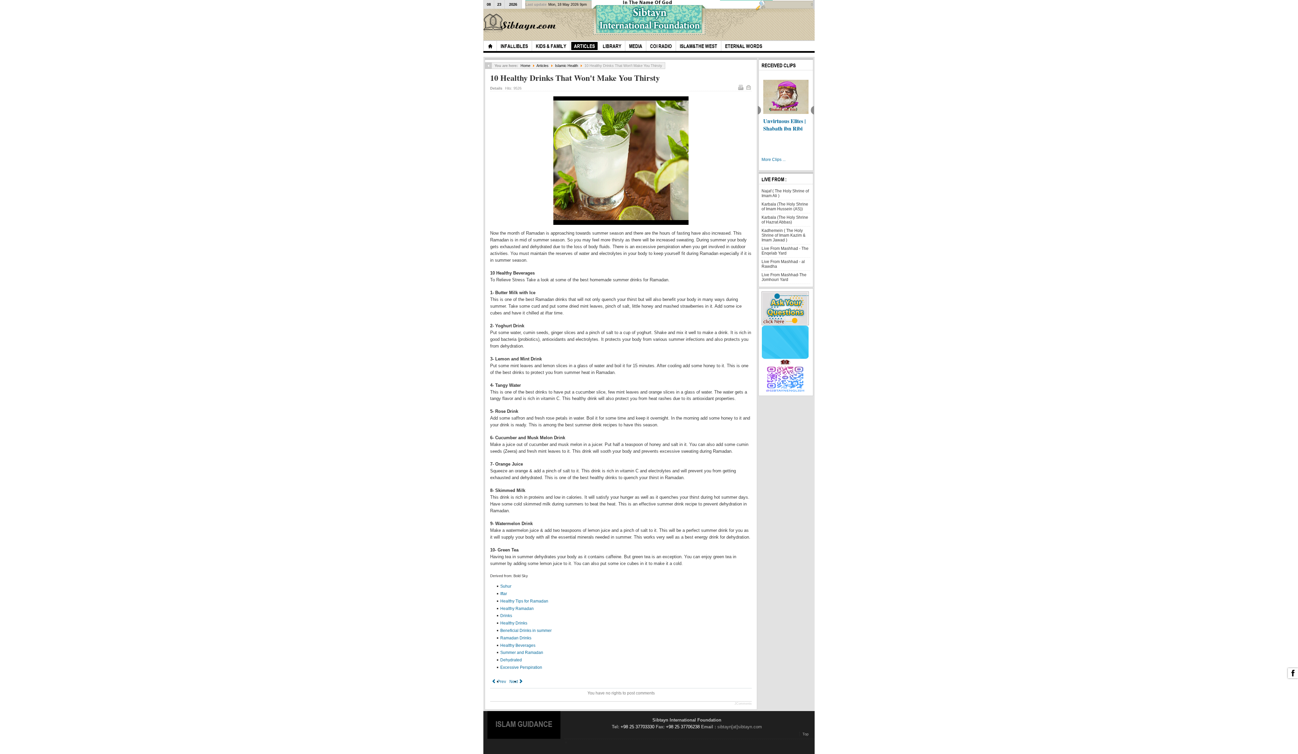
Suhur (505, 586)
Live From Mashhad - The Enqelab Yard (785, 251)
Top (805, 734)
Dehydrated (511, 660)
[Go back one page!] (488, 65)
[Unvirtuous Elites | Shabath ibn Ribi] (786, 97)
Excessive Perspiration (521, 667)
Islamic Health (566, 66)
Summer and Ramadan (521, 652)
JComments (743, 703)
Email (748, 87)
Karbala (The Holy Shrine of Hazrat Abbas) (785, 220)
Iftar (503, 593)
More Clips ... (774, 159)
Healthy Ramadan (517, 608)
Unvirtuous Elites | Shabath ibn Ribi (784, 124)
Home (525, 66)
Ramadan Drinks (515, 638)
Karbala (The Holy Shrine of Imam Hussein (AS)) (785, 206)
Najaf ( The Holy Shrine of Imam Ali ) (785, 193)
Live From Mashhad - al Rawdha (783, 264)
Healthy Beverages (517, 645)
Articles (542, 66)
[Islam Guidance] (520, 23)
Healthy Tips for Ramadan (524, 601)
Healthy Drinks (513, 623)
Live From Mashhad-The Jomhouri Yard (784, 277)
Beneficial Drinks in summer (526, 630)
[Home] (490, 46)
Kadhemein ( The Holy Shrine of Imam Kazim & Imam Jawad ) (784, 235)
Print (740, 87)
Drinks (506, 615)
